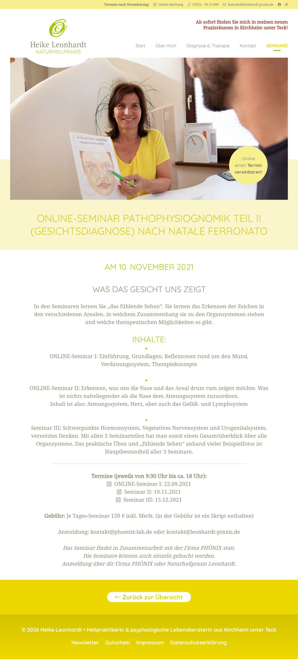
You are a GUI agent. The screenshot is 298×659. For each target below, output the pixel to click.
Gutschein (117, 642)
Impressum (150, 642)
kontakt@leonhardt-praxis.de (251, 4)
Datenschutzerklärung (198, 642)
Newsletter (85, 642)
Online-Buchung (170, 4)
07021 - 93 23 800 (206, 4)
